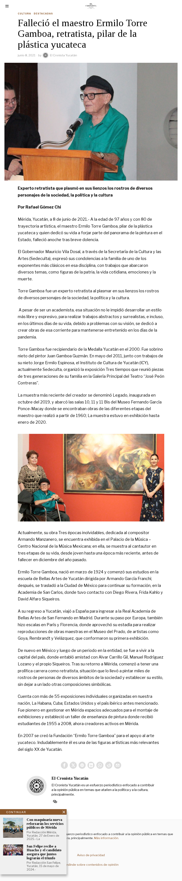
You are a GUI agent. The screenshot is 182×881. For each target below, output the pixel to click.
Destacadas (43, 13)
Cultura (24, 13)
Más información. (106, 838)
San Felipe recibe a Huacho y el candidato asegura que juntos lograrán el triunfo (44, 852)
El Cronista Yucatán (63, 55)
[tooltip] (64, 765)
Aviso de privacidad (91, 855)
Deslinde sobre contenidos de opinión (91, 864)
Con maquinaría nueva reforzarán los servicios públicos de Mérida (45, 823)
